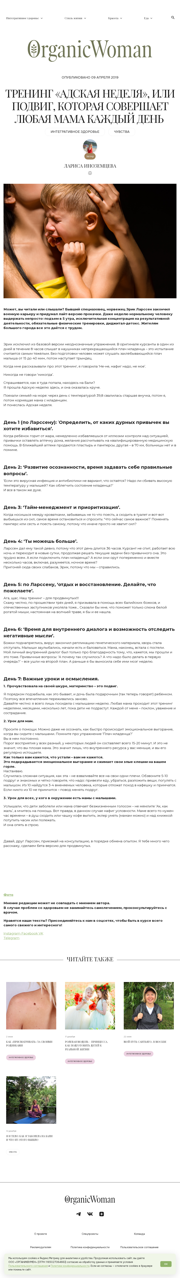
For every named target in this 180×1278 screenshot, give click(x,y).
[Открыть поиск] (172, 17)
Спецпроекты (90, 1234)
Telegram (12, 938)
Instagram (12, 933)
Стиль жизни (73, 18)
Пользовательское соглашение (139, 1247)
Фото (8, 895)
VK (41, 933)
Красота (113, 18)
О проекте (40, 1234)
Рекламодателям (40, 1247)
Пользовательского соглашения (28, 1265)
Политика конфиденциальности (90, 1247)
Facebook (30, 933)
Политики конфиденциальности (70, 1265)
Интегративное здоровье (22, 18)
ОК (166, 1264)
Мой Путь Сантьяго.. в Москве (145, 1041)
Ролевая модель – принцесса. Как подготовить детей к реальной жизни (86, 1045)
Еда (146, 18)
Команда (139, 1234)
